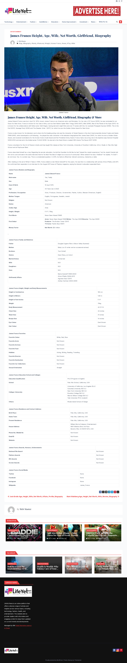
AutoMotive (43, 22)
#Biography (27, 43)
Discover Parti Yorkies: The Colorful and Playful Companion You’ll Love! (102, 535)
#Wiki (73, 43)
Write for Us (103, 22)
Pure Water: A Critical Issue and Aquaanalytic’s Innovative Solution (77, 569)
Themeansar (77, 660)
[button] (117, 22)
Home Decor (100, 563)
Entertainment (22, 22)
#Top (69, 43)
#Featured (40, 43)
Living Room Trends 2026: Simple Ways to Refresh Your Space (106, 568)
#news (64, 43)
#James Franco (56, 43)
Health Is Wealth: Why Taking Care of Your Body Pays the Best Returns (47, 569)
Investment (84, 22)
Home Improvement (69, 22)
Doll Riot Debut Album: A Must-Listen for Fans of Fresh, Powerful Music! (63, 535)
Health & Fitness (43, 563)
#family (34, 43)
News (93, 22)
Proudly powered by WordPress (54, 660)
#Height (47, 43)
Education (54, 22)
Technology (8, 22)
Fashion (33, 22)
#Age (20, 43)
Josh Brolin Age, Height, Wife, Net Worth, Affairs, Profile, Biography (36, 496)
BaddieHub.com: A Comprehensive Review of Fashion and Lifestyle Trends (21, 535)
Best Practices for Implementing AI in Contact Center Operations (16, 569)
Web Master (22, 41)
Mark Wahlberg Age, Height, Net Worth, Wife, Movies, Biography (92, 496)
